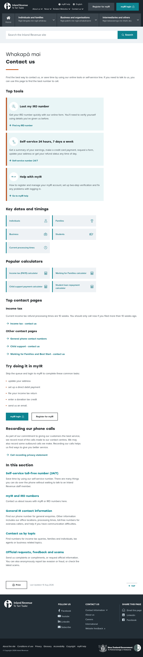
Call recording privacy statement (28, 455)
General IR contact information (29, 511)
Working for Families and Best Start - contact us (37, 354)
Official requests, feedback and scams (35, 552)
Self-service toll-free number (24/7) (32, 473)
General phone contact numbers (28, 338)
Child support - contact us (25, 346)
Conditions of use (25, 646)
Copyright (70, 646)
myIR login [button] (126, 6)
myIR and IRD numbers (22, 496)
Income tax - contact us (23, 323)
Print (18, 585)
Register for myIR (101, 6)
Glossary (48, 646)
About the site (9, 646)
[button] (54, 125)
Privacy (38, 646)
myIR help (81, 646)
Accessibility (58, 646)
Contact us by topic (20, 533)
